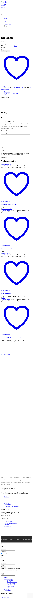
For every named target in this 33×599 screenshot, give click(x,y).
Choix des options (5, 166)
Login (2, 555)
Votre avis (4, 133)
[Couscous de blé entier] (6, 209)
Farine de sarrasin (6, 293)
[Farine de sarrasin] (5, 253)
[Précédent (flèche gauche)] (1, 573)
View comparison (5, 597)
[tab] (18, 92)
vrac (2, 89)
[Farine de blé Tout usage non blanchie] (3, 298)
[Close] (1, 543)
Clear (15, 46)
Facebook (6, 497)
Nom (2, 147)
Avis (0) (6, 94)
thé (30, 87)
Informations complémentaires (11, 93)
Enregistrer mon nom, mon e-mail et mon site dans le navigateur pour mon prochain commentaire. (15, 153)
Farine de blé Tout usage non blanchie (11, 337)
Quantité (3, 47)
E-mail (3, 150)
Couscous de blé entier (7, 248)
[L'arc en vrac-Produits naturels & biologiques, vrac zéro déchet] (4, 8)
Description (7, 92)
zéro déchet (6, 89)
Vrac (22, 87)
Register (3, 567)
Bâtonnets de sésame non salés (9, 204)
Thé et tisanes (16, 87)
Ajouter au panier (5, 50)
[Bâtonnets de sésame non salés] (6, 164)
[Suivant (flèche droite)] (3, 573)
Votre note (4, 131)
